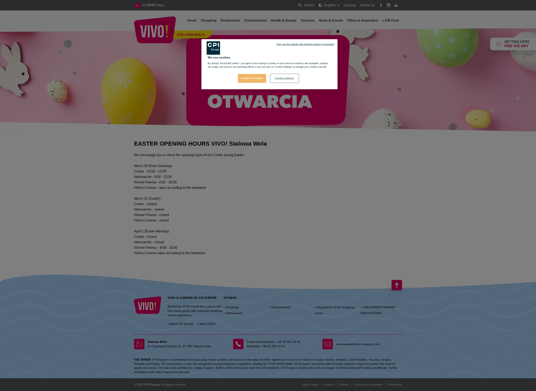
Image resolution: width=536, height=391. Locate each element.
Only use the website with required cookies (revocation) (305, 44)
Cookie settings (284, 78)
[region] (269, 64)
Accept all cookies (252, 78)
